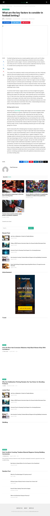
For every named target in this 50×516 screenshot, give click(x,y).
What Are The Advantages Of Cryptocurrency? (21, 474)
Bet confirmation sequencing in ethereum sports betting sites (12, 195)
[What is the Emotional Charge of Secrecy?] (5, 497)
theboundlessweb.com (33, 511)
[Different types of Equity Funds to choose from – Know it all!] (5, 483)
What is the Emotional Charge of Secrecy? (20, 495)
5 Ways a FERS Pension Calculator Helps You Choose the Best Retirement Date (28, 243)
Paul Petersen (8, 18)
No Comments (25, 18)
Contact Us (19, 508)
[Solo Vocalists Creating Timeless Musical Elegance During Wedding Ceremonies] (5, 259)
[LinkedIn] (3, 68)
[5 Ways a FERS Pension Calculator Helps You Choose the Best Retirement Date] (5, 245)
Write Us (31, 508)
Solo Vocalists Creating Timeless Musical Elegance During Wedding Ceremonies (29, 257)
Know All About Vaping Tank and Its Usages (20, 488)
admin (4, 385)
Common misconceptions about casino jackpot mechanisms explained (12, 214)
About (25, 508)
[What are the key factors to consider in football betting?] (25, 40)
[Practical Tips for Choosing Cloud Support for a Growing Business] (5, 252)
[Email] (3, 75)
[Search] (46, 2)
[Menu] (4, 2)
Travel (4, 379)
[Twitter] (3, 65)
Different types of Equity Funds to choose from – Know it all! (24, 481)
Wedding (4, 449)
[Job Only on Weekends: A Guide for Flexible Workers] (5, 238)
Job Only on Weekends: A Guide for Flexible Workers (22, 236)
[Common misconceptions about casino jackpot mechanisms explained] (13, 206)
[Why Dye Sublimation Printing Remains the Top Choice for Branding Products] (25, 367)
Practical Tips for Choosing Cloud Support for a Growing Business (26, 250)
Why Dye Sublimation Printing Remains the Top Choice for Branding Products (23, 382)
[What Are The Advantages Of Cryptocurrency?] (5, 476)
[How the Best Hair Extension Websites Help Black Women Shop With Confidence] (25, 333)
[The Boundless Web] (25, 2)
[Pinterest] (3, 71)
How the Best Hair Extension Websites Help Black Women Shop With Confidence (24, 348)
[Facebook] (3, 61)
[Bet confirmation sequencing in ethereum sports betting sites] (13, 186)
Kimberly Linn (6, 456)
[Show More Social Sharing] (32, 22)
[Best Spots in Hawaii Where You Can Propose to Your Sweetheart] (5, 465)
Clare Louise (5, 351)
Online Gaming (6, 9)
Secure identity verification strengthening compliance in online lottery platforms (37, 195)
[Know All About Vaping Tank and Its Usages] (5, 490)
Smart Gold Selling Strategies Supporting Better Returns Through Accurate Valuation (28, 265)
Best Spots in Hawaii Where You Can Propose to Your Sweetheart (25, 463)
